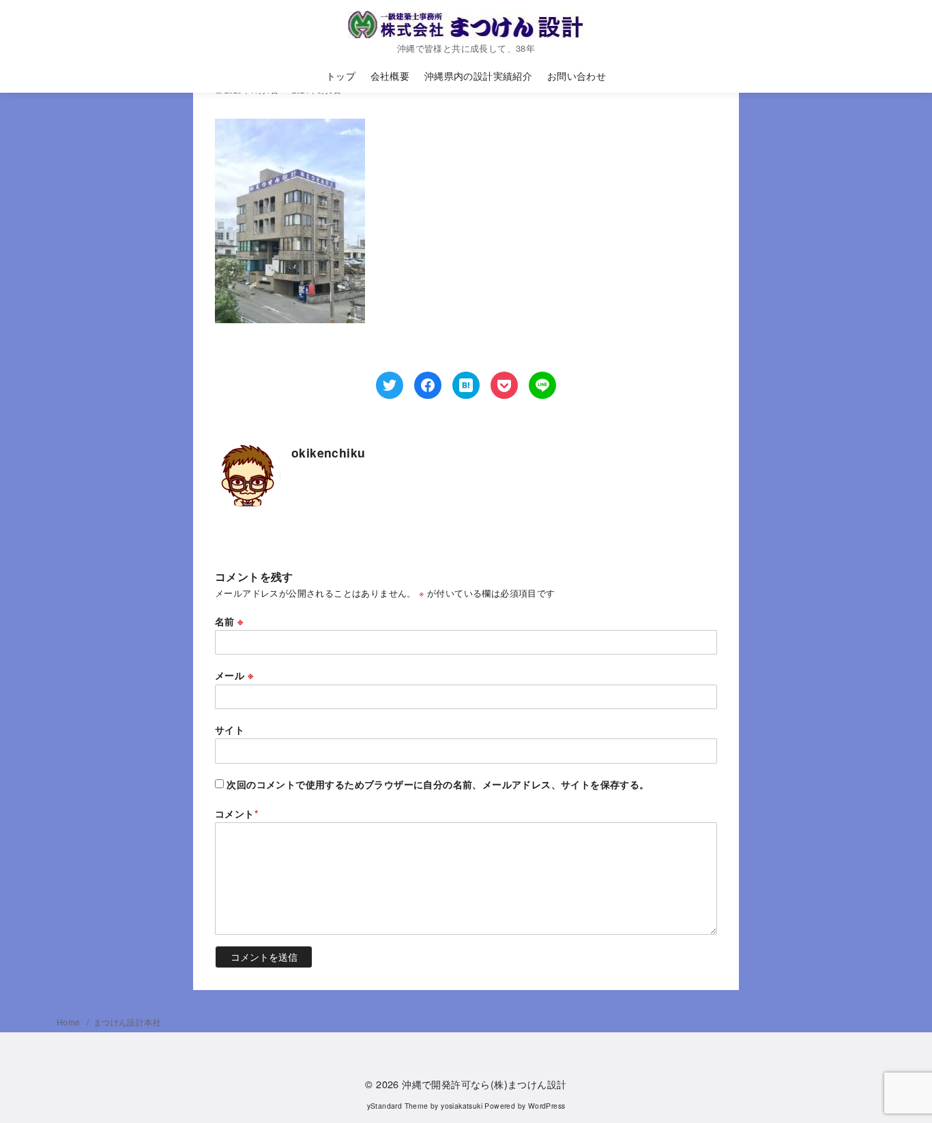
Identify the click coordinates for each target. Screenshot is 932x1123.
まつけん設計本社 (127, 1022)
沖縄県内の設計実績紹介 (478, 75)
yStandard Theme (397, 1105)
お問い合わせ (576, 75)
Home (70, 1022)
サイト (229, 729)
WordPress (547, 1105)
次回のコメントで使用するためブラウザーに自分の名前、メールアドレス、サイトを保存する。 (438, 784)
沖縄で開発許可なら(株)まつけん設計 (484, 1084)
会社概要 (390, 75)
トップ (340, 75)
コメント (237, 813)
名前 (229, 621)
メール (234, 675)
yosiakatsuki (461, 1105)
